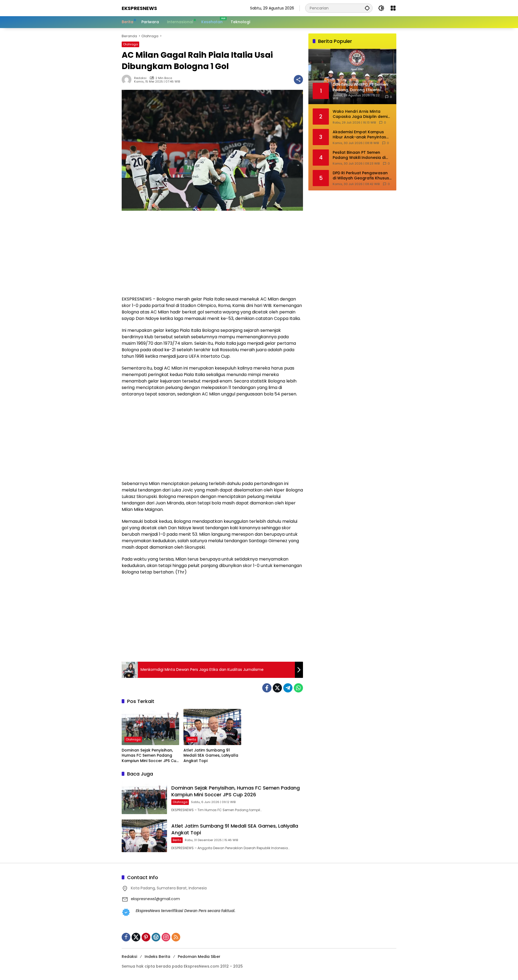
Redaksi (140, 78)
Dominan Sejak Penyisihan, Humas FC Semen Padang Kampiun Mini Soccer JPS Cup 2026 (150, 756)
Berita (192, 739)
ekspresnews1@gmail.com (155, 899)
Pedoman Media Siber (199, 956)
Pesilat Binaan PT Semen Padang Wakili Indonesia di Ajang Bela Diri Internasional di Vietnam (360, 155)
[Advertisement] (212, 256)
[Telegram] (287, 687)
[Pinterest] (146, 937)
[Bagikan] (298, 79)
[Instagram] (166, 937)
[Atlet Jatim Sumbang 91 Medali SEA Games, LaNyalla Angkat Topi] (212, 727)
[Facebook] (266, 687)
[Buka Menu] (393, 8)
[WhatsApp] (298, 687)
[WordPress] (156, 937)
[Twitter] (277, 687)
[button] (367, 8)
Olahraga (130, 44)
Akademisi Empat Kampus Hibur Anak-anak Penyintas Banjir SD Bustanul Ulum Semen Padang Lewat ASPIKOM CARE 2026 (359, 134)
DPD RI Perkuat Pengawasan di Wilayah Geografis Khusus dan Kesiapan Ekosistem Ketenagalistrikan (361, 175)
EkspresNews (139, 8)
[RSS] (176, 937)
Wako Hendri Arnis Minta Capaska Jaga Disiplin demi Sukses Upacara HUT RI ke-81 (361, 114)
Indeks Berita (157, 956)
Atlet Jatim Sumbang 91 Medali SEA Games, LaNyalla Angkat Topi (210, 755)
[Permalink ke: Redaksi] (128, 79)
